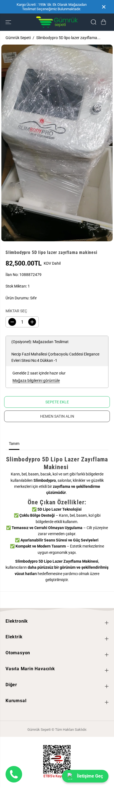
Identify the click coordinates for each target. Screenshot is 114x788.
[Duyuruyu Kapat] (103, 7)
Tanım (14, 443)
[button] (9, 22)
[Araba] (103, 22)
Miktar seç (16, 311)
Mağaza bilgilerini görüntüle (36, 380)
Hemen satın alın (57, 416)
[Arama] (94, 22)
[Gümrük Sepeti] (57, 22)
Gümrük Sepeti (18, 37)
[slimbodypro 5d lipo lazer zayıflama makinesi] (57, 143)
